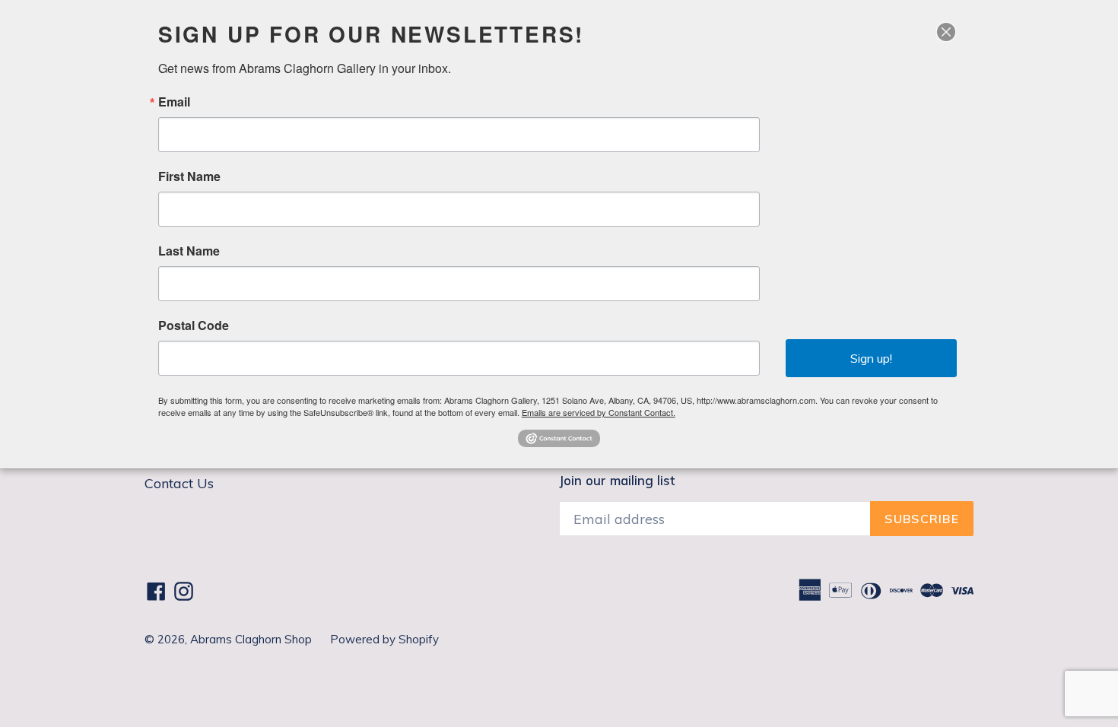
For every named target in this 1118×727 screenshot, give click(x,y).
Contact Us (179, 483)
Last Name (189, 251)
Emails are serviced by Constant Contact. (598, 412)
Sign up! (871, 358)
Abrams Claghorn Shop (252, 639)
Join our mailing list (617, 480)
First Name (189, 176)
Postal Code (193, 325)
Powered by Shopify (384, 639)
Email (174, 102)
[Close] (946, 32)
